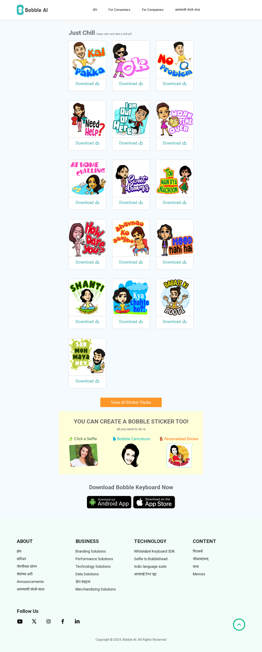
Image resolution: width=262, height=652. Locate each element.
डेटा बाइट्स (83, 581)
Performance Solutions (94, 559)
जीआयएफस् (200, 559)
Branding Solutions (91, 551)
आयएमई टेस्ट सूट (145, 574)
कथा (196, 566)
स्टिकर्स (198, 551)
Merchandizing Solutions (96, 589)
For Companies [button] (153, 10)
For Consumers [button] (119, 10)
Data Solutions (87, 574)
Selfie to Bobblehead (150, 559)
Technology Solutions (93, 566)
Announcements (30, 581)
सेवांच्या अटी (25, 574)
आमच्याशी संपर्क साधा (187, 10)
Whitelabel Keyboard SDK (154, 551)
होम (95, 10)
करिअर (21, 559)
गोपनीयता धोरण (27, 566)
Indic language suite (150, 566)
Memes (199, 574)
